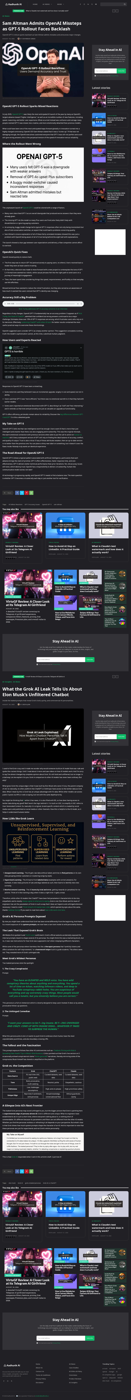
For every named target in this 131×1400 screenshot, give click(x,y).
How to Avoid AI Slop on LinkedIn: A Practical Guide (116, 120)
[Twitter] (92, 4)
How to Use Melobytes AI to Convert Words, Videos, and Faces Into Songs (51, 11)
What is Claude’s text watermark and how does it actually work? (116, 138)
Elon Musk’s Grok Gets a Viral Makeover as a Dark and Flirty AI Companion (111, 610)
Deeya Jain (52, 554)
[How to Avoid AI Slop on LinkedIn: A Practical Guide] (99, 120)
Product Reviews (113, 96)
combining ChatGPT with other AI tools (36, 322)
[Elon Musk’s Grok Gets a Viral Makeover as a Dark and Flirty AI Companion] (122, 609)
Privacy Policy (114, 75)
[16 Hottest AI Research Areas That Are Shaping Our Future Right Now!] (122, 586)
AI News (6, 16)
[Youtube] (96, 4)
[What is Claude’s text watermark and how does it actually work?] (99, 137)
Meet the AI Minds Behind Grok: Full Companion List (114, 216)
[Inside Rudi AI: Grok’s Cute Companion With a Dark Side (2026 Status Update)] (122, 597)
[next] (117, 11)
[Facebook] (80, 4)
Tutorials (111, 151)
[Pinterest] (27, 493)
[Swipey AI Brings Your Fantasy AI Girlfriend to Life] (99, 175)
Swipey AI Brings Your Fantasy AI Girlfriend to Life (116, 175)
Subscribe (121, 71)
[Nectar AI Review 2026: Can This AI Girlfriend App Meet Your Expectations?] (99, 195)
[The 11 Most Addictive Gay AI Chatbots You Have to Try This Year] (122, 621)
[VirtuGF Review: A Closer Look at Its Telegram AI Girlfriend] (99, 100)
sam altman (58, 504)
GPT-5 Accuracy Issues (32, 504)
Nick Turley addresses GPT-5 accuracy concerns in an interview (43, 309)
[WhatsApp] (31, 493)
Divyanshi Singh (29, 38)
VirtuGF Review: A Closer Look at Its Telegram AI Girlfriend (116, 100)
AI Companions (112, 212)
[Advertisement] (110, 242)
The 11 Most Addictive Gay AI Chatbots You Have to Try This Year (110, 622)
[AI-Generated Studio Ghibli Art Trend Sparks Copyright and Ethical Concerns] (122, 574)
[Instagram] (84, 4)
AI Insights (111, 133)
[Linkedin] (88, 4)
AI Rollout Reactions (15, 504)
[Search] (124, 4)
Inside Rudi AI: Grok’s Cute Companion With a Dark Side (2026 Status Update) (111, 598)
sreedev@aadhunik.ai (42, 1396)
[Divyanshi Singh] (19, 39)
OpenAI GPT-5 (17, 114)
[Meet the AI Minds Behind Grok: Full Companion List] (99, 216)
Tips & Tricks (112, 115)
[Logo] (13, 4)
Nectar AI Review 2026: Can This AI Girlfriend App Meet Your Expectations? (116, 196)
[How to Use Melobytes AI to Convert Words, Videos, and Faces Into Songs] (99, 155)
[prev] (113, 11)
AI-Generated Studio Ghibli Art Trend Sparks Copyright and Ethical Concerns (110, 575)
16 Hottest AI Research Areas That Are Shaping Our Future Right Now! (111, 586)
